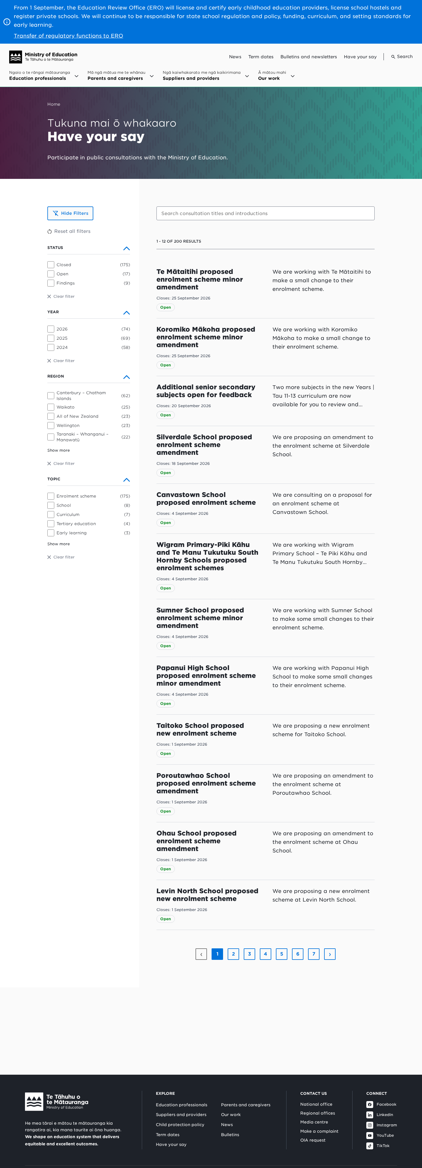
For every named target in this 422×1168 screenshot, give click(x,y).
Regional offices (317, 1113)
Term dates (261, 56)
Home (53, 104)
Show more (58, 450)
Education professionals (181, 1105)
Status (55, 247)
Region (55, 376)
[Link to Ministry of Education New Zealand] (56, 1101)
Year (53, 312)
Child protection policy (180, 1124)
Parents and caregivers (245, 1105)
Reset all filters (72, 231)
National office (316, 1104)
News (235, 56)
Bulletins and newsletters (308, 56)
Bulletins (230, 1134)
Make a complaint (319, 1131)
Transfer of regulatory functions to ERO (68, 36)
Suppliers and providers (181, 1114)
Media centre (314, 1122)
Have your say (360, 56)
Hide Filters (74, 213)
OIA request (313, 1140)
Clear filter (64, 296)
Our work (231, 1114)
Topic (53, 479)
